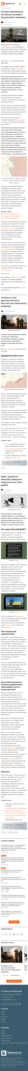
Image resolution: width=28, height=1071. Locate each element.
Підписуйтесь (16, 277)
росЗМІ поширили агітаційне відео (16, 808)
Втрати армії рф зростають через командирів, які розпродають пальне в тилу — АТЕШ (13, 888)
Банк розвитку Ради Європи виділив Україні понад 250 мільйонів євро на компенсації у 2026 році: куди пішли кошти (12, 860)
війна (3, 468)
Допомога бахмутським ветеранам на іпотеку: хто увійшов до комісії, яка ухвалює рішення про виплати (12, 904)
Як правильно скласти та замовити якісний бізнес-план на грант (12, 871)
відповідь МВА (15, 458)
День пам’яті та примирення (14, 448)
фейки (16, 832)
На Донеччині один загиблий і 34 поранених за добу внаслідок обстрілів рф (13, 879)
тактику (12, 748)
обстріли (3, 832)
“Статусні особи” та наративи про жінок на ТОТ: (15, 816)
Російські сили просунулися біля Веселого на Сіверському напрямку (11, 969)
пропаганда (10, 832)
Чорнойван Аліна (8, 489)
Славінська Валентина (9, 310)
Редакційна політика (6, 1035)
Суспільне (11, 758)
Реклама (3, 1021)
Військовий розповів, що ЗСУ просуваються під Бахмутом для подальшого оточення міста (11, 216)
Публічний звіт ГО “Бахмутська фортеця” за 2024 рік (14, 1043)
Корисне (3, 1014)
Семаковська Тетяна (9, 22)
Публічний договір (5, 1040)
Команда (3, 1030)
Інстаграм (22, 287)
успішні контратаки (7, 47)
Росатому (9, 625)
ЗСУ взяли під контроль (8, 249)
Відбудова (3, 1019)
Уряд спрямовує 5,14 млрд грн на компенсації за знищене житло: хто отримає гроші (12, 913)
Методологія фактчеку (6, 1038)
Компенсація (4, 1016)
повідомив (19, 120)
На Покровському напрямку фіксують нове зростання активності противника (13, 896)
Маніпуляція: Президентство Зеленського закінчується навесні (15, 812)
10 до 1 (7, 444)
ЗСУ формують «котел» (8, 228)
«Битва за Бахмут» (6, 270)
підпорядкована (18, 616)
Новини (3, 1011)
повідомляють (10, 349)
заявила (17, 69)
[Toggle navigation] (25, 3)
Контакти (3, 1033)
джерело (17, 560)
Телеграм (5, 463)
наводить (10, 61)
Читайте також (7, 942)
